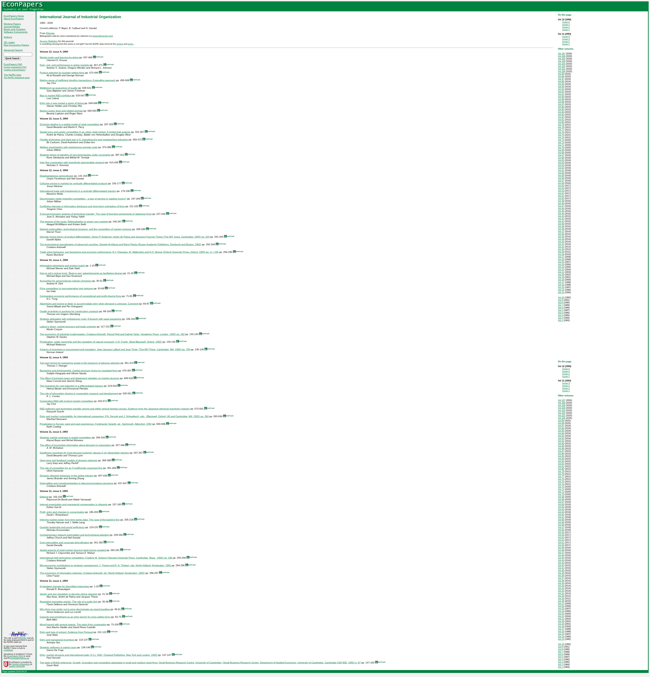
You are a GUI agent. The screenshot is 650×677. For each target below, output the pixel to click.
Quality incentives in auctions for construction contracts (69, 311)
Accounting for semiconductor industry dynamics (66, 280)
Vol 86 (561, 107)
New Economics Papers (16, 45)
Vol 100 (561, 71)
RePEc (23, 638)
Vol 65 (561, 160)
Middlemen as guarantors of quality (59, 88)
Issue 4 (566, 22)
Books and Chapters (15, 29)
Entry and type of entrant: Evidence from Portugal (66, 632)
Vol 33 (561, 241)
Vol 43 (561, 216)
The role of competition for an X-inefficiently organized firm (71, 468)
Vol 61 (561, 170)
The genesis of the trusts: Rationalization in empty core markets (74, 221)
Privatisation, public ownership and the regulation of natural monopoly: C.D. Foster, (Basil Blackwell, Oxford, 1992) (101, 341)
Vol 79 (561, 124)
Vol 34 (561, 239)
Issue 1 (566, 29)
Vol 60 (561, 173)
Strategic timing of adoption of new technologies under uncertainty (75, 154)
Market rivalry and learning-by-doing (59, 57)
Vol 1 (560, 320)
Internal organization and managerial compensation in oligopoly (74, 504)
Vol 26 (561, 259)
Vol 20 (561, 274)
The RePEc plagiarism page (17, 78)
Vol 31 (561, 246)
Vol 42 (561, 218)
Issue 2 (566, 27)
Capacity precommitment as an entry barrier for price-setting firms (75, 617)
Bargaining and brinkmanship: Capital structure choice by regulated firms (79, 370)
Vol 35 (561, 236)
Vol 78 (561, 127)
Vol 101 (561, 69)
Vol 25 (561, 262)
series (130, 44)
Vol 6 (560, 307)
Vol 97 (561, 79)
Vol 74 (561, 137)
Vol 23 (561, 267)
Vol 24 (561, 264)
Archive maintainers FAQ (15, 67)
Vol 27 (561, 257)
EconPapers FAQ (13, 64)
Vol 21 (561, 272)
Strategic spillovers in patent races (58, 647)
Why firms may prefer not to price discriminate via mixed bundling (75, 609)
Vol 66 (561, 158)
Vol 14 (561, 290)
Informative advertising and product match (62, 265)
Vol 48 (561, 203)
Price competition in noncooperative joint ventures (66, 288)
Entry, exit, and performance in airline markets (64, 65)
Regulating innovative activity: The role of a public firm (69, 601)
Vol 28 (561, 254)
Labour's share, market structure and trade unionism (68, 326)
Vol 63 (561, 165)
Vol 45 (561, 211)
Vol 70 (561, 147)
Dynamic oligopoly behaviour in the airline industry (66, 475)
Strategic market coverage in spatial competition (65, 437)
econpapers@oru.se (19, 658)
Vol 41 (561, 221)
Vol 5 (560, 310)
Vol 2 (560, 318)
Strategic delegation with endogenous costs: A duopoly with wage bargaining (80, 319)
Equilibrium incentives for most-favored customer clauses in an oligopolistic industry (84, 452)
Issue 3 (566, 24)
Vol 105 (561, 58)
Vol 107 (561, 53)
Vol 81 (561, 119)
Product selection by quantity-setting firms (62, 72)
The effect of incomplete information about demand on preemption (75, 445)
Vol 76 (561, 132)
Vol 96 (561, 81)
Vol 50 (561, 198)
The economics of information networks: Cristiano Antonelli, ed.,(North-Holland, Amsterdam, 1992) (92, 573)
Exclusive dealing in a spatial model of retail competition (69, 124)
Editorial (44, 496)
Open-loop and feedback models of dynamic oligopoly (68, 460)
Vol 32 (561, 244)
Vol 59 (561, 175)
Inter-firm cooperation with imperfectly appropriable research (72, 162)
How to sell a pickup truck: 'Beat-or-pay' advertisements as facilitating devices (81, 273)
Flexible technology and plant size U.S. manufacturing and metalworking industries (84, 139)
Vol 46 (561, 208)
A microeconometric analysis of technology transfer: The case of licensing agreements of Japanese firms (96, 214)
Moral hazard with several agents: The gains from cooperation (73, 624)
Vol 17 (561, 282)
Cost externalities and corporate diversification (64, 542)
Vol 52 (561, 193)
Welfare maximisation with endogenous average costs (69, 147)
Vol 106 (561, 56)
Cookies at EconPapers (14, 70)
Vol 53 (561, 191)
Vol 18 (561, 279)
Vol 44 (561, 213)
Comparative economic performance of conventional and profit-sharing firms (80, 296)
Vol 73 (561, 140)
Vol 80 (561, 122)
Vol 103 (561, 64)
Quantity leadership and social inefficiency (62, 527)
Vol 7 (560, 305)
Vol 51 (561, 196)
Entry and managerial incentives (57, 639)
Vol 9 (560, 300)
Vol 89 (561, 99)
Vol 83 (561, 114)
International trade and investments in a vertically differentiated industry (78, 191)
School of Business (21, 664)
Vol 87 (561, 104)
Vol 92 (561, 91)
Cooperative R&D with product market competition (66, 401)
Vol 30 (561, 249)
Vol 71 (561, 145)
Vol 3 (560, 315)
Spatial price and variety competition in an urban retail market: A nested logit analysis (85, 132)
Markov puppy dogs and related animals (61, 110)
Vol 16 (561, 285)
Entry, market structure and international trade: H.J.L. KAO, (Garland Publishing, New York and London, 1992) (98, 655)
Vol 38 (561, 229)
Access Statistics (49, 41)
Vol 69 (561, 150)
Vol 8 (560, 302)
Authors (8, 37)
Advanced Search (13, 50)
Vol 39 (561, 226)
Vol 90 (561, 97)
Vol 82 (561, 117)
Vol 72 (561, 142)
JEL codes (9, 42)
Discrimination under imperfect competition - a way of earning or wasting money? (83, 198)
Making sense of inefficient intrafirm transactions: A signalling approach (77, 80)
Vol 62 (561, 168)
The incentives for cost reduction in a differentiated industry (71, 385)
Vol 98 (561, 76)
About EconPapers (14, 18)
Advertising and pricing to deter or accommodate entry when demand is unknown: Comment (89, 303)
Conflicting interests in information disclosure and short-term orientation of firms (82, 206)
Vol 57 (561, 180)
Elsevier (50, 33)
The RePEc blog (12, 75)
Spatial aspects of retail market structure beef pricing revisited (73, 550)
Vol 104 (561, 61)
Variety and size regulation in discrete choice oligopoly (69, 594)
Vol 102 (561, 66)
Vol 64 (561, 163)
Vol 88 (561, 102)
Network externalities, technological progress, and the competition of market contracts (86, 229)
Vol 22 (561, 269)
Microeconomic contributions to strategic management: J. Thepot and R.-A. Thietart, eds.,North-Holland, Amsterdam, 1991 (105, 565)
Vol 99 (561, 74)
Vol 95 (561, 84)
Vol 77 (561, 130)
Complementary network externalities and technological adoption (74, 535)
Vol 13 (561, 292)
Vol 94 (561, 86)
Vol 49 (561, 201)
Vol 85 (561, 109)
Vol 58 (561, 178)
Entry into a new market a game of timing (62, 103)
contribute (8, 650)
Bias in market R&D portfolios (55, 95)
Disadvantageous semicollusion (56, 175)
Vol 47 (561, 206)
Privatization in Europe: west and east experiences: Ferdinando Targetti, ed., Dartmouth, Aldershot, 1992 (96, 424)
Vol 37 (561, 231)
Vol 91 (561, 94)
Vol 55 (561, 185)
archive (119, 44)
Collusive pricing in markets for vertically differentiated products (73, 183)
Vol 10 (561, 297)
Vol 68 (561, 152)
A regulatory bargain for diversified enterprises (64, 586)
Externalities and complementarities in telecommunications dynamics (76, 483)
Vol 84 (561, 112)
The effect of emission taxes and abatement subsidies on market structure (79, 378)
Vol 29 (561, 252)
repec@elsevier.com (102, 36)
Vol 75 (561, 135)
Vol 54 (561, 188)
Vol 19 (561, 277)
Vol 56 (561, 183)
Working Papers (12, 24)
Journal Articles (12, 26)
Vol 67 (561, 155)
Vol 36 (561, 234)
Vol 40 (561, 224)
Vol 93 (561, 89)
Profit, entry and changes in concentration (62, 512)
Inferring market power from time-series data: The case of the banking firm (80, 519)
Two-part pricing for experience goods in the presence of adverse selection (80, 363)
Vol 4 (560, 312)
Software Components (16, 32)
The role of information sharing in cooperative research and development (79, 393)
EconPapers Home (14, 16)
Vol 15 (561, 287)
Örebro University (17, 666)
